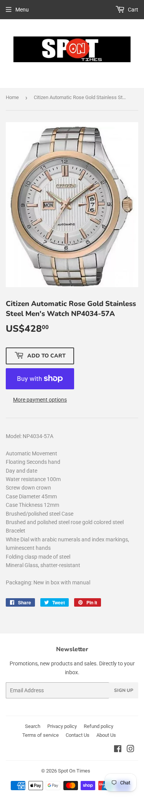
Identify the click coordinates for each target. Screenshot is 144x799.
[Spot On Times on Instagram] (130, 750)
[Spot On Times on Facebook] (118, 750)
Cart (132, 10)
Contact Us (77, 735)
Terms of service (40, 735)
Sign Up (123, 690)
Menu (22, 10)
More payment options (40, 400)
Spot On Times (74, 771)
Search (32, 726)
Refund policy (98, 726)
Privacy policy (62, 726)
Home (12, 97)
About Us (106, 735)
